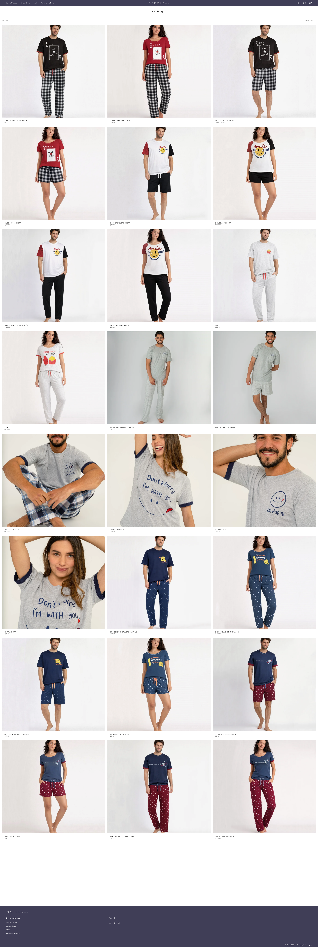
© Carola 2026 (290, 945)
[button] (11, 3)
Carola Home (11, 926)
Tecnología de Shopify (304, 945)
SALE (8, 930)
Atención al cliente (13, 933)
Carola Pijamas (11, 922)
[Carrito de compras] (310, 3)
